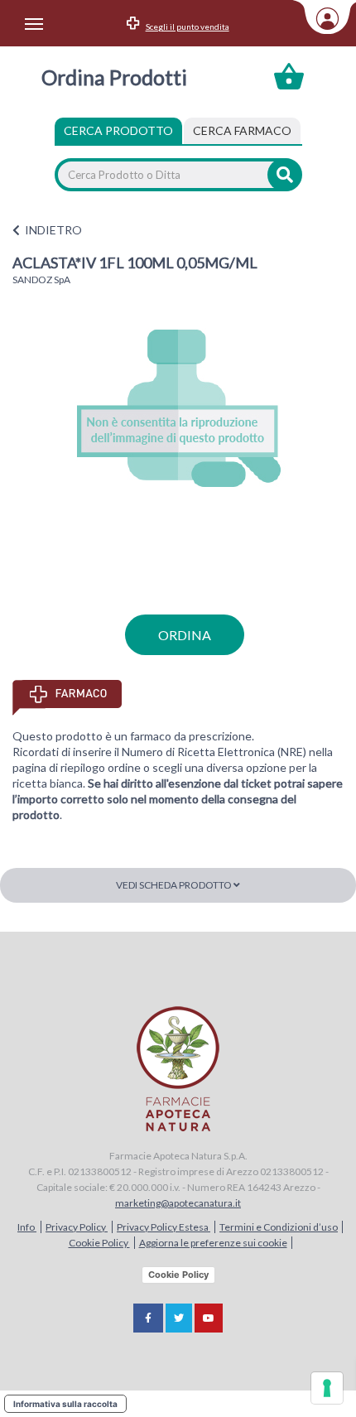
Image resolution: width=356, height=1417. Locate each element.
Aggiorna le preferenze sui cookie (213, 1242)
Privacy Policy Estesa (163, 1227)
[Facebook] (148, 1318)
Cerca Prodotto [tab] (118, 130)
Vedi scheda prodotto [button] (174, 885)
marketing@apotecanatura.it (178, 1203)
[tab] (242, 131)
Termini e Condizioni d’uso (278, 1227)
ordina (184, 635)
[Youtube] (209, 1318)
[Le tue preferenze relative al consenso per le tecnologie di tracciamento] (327, 1388)
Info (26, 1227)
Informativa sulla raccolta (65, 1404)
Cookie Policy (99, 1242)
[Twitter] (179, 1318)
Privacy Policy (77, 1227)
